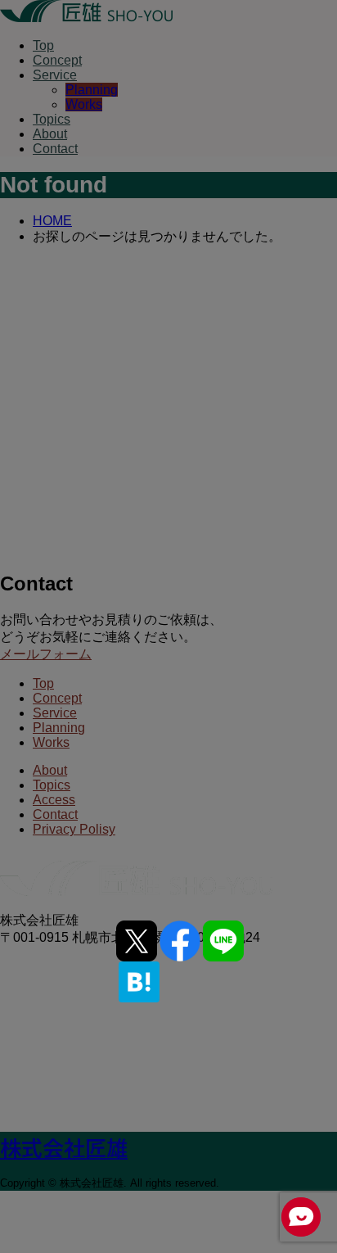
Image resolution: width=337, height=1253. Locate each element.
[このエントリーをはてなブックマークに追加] (139, 981)
